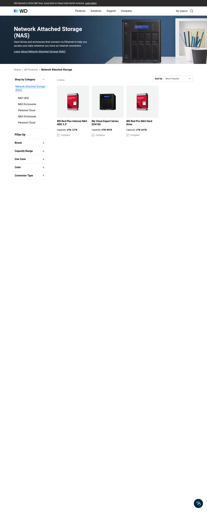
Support (111, 10)
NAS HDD (23, 98)
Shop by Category (25, 79)
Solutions (96, 10)
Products (80, 10)
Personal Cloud (26, 110)
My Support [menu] (182, 11)
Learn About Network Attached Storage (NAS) (40, 51)
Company (126, 10)
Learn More (91, 3)
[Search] (191, 11)
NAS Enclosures (27, 104)
